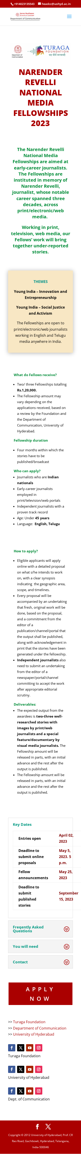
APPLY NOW (40, 994)
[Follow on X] (20, 1047)
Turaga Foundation (29, 1021)
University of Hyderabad (33, 1034)
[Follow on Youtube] (29, 1047)
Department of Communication (39, 1028)
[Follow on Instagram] (38, 1047)
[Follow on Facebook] (11, 1047)
